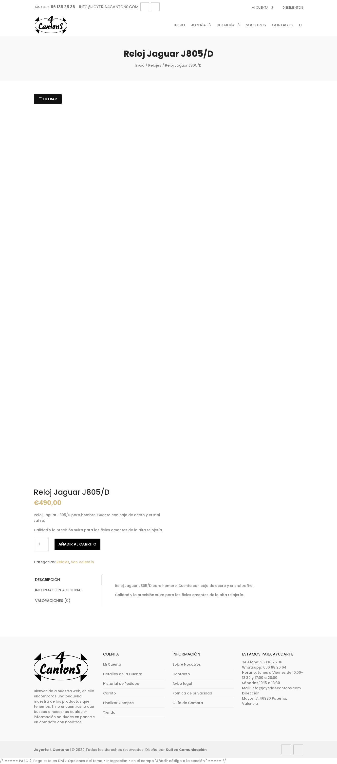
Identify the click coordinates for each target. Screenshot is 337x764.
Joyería (198, 25)
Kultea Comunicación (186, 749)
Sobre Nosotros (186, 664)
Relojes (154, 65)
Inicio (179, 25)
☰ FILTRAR (48, 98)
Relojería (226, 25)
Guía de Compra (187, 702)
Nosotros (256, 25)
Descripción (47, 579)
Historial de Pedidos (121, 683)
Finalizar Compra (118, 702)
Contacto (282, 25)
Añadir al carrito (77, 544)
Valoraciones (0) (53, 600)
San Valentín (82, 562)
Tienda (109, 712)
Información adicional (58, 590)
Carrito (109, 693)
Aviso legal (182, 683)
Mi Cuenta (260, 7)
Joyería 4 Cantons (51, 749)
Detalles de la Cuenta (122, 674)
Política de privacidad (192, 693)
